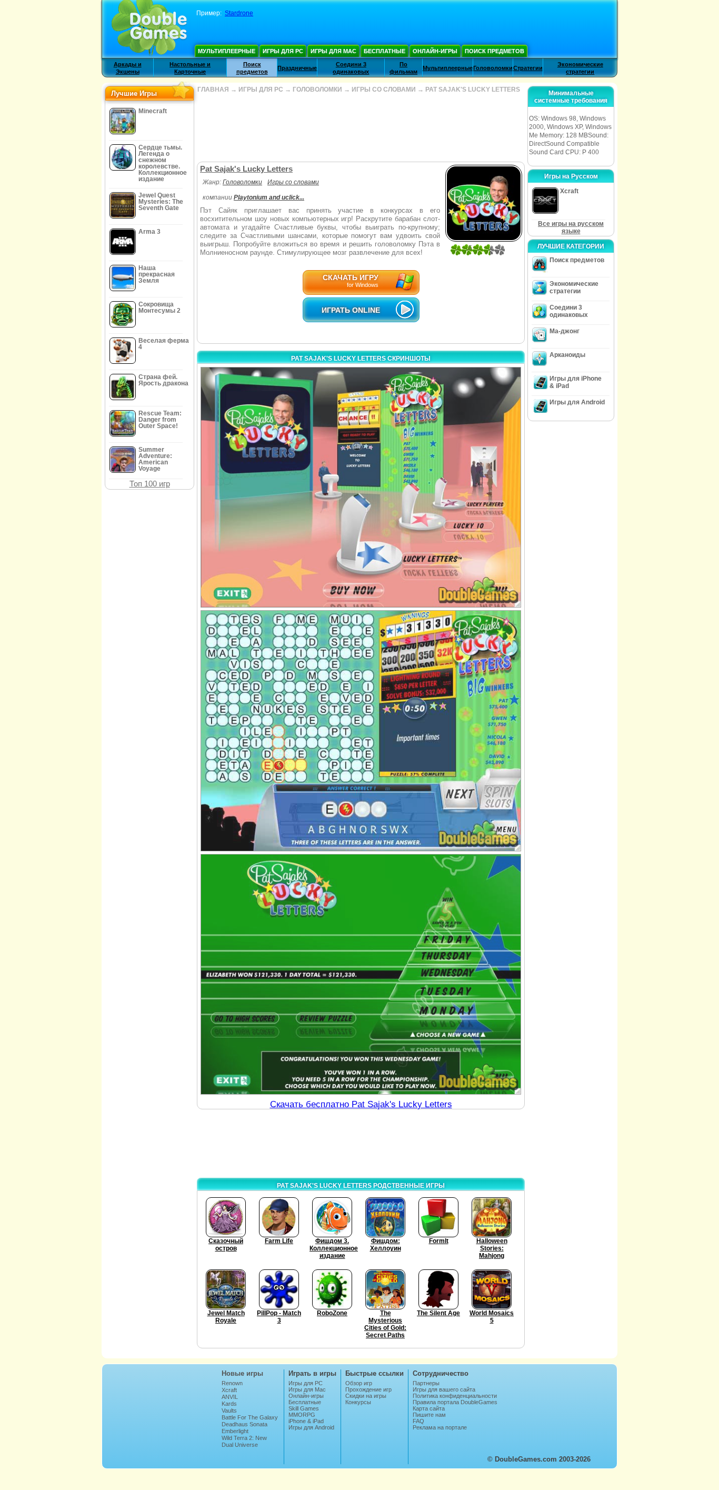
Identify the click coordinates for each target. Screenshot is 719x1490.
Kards (229, 1403)
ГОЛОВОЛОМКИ (317, 89)
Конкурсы (358, 1402)
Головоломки (493, 68)
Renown (232, 1383)
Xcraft (229, 1390)
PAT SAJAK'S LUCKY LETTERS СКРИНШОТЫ (361, 358)
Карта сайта (429, 1408)
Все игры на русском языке (571, 227)
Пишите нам (429, 1415)
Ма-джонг (565, 331)
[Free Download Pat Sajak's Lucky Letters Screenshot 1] (361, 487)
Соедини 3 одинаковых (569, 311)
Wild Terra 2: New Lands (244, 1441)
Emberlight (235, 1431)
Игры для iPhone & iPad (576, 382)
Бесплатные (384, 51)
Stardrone (239, 13)
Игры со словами (293, 182)
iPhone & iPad (306, 1421)
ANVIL (230, 1397)
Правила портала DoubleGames (455, 1402)
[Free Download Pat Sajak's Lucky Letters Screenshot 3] (361, 974)
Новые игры (242, 1373)
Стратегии (528, 68)
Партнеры (426, 1383)
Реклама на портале (440, 1427)
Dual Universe (240, 1445)
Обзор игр (358, 1383)
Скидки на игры (365, 1396)
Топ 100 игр (149, 483)
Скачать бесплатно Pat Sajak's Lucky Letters (361, 1104)
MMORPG (301, 1415)
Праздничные (297, 68)
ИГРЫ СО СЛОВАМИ (384, 89)
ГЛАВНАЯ (213, 89)
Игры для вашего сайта (444, 1389)
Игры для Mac (333, 51)
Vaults (229, 1410)
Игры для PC (283, 51)
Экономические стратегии (574, 287)
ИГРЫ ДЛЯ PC (260, 89)
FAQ (418, 1421)
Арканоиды (567, 355)
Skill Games (303, 1408)
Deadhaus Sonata (244, 1424)
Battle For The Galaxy (250, 1417)
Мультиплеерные (226, 51)
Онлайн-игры (435, 51)
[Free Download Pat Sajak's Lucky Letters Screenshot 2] (361, 730)
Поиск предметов (494, 51)
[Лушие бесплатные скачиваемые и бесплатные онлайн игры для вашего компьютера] (149, 29)
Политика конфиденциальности (455, 1396)
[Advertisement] (360, 127)
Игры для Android (577, 402)
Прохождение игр (368, 1389)
